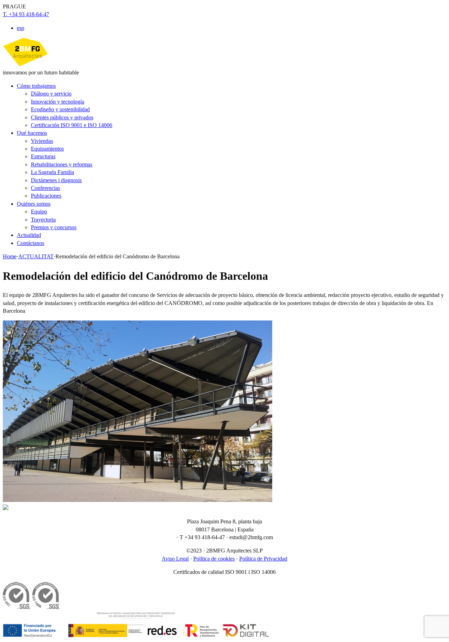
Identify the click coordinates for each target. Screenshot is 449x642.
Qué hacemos (32, 133)
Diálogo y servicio (51, 94)
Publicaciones (46, 196)
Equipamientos (47, 149)
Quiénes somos (34, 204)
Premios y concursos (53, 227)
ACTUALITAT (36, 256)
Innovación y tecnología (57, 102)
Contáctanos (30, 243)
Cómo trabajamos (36, 86)
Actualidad (29, 235)
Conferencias (45, 188)
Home (9, 256)
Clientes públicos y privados (62, 117)
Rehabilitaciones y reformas (61, 164)
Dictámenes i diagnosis (56, 180)
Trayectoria (43, 220)
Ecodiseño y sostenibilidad (60, 109)
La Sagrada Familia (52, 172)
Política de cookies (214, 559)
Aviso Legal (175, 559)
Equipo (39, 211)
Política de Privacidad (263, 559)
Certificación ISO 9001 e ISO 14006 (71, 125)
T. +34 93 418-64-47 (26, 14)
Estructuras (43, 156)
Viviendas (42, 141)
